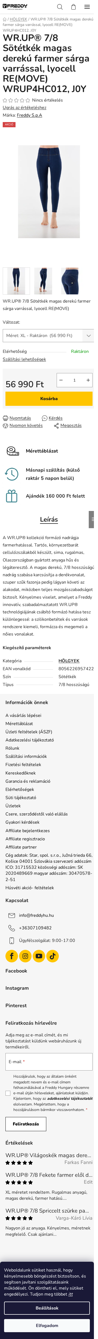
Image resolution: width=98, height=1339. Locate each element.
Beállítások (47, 1308)
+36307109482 (35, 928)
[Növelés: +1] (88, 380)
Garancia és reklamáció (27, 781)
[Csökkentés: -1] (61, 380)
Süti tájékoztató (20, 798)
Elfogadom (47, 1326)
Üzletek (13, 806)
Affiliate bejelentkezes (27, 831)
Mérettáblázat (19, 724)
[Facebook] (11, 956)
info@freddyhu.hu (36, 915)
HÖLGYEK (69, 661)
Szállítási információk (26, 756)
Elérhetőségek (19, 790)
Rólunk (12, 748)
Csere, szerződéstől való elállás (36, 814)
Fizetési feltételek (23, 765)
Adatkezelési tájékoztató (29, 740)
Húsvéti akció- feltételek (29, 888)
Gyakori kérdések (22, 822)
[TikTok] (52, 956)
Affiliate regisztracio (25, 839)
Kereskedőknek (20, 773)
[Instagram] (25, 956)
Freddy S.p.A (29, 115)
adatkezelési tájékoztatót (69, 1098)
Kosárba (49, 399)
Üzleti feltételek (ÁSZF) (28, 732)
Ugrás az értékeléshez (24, 108)
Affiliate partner (21, 847)
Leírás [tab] (49, 519)
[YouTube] (39, 956)
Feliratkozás (26, 1124)
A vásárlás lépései (23, 716)
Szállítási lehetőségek (24, 359)
